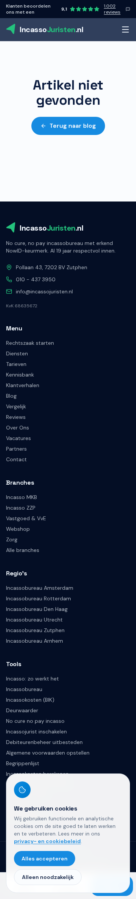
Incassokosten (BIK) (30, 699)
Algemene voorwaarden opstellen (48, 752)
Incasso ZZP (21, 507)
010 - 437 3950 (36, 279)
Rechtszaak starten (30, 342)
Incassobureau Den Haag (37, 609)
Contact (16, 459)
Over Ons (17, 427)
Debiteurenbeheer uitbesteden (44, 742)
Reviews (16, 417)
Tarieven (16, 364)
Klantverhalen (22, 385)
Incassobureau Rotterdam (38, 598)
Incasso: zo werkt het (32, 678)
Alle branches (22, 550)
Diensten (17, 353)
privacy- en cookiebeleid (47, 841)
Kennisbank (20, 374)
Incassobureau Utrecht (34, 619)
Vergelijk (16, 406)
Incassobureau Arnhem (34, 640)
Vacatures (18, 438)
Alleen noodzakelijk (48, 877)
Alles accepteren (45, 858)
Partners (16, 448)
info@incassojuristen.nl (44, 291)
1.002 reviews (112, 9)
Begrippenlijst (22, 763)
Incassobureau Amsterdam (39, 587)
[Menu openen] (125, 29)
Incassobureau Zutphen (35, 630)
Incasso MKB (21, 497)
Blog (11, 395)
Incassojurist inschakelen (36, 731)
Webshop (18, 528)
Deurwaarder (22, 710)
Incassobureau (24, 689)
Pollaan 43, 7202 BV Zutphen (51, 267)
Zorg (11, 539)
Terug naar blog (72, 126)
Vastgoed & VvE (26, 518)
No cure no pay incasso (35, 721)
